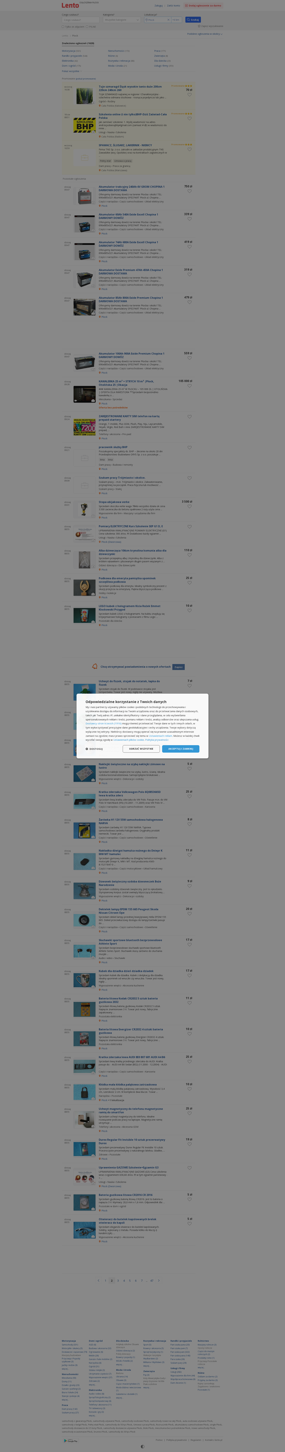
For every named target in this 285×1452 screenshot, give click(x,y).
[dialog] (142, 726)
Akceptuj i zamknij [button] (180, 748)
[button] (94, 749)
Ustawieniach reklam (160, 735)
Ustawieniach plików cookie (128, 739)
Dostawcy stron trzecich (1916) (104, 723)
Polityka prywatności (156, 739)
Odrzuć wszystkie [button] (141, 748)
